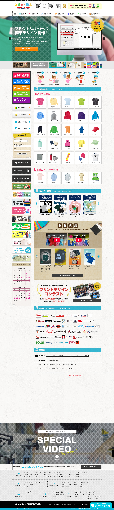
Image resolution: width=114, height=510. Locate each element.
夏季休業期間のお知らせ (52, 360)
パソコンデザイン (78, 486)
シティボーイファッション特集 (61, 215)
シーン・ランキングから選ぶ (93, 496)
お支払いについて (40, 482)
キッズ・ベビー (68, 134)
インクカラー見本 (66, 484)
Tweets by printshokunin (75, 375)
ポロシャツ (82, 107)
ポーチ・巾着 (54, 148)
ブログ (75, 496)
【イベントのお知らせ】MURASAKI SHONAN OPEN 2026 (61, 364)
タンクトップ (54, 120)
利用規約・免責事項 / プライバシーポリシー (90, 508)
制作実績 (55, 496)
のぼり (68, 162)
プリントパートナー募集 (92, 498)
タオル (96, 148)
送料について (28, 486)
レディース (68, 107)
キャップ (95, 134)
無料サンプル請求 (90, 494)
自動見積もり (28, 482)
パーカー (95, 120)
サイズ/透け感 (65, 486)
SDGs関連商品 (90, 214)
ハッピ (82, 148)
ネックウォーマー (40, 162)
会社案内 (72, 508)
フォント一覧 (65, 482)
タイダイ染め (96, 482)
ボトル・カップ (54, 162)
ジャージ (68, 120)
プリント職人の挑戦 (58, 492)
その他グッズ (81, 162)
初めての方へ (28, 492)
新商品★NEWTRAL (46, 214)
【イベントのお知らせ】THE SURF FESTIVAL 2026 (59, 368)
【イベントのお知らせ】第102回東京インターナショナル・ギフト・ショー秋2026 (67, 356)
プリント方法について (58, 494)
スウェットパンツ (40, 134)
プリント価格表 (29, 484)
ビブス (68, 148)
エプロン (82, 134)
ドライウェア (95, 107)
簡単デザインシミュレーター (81, 482)
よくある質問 (77, 492)
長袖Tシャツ (54, 107)
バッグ (40, 148)
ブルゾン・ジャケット (54, 135)
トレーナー (82, 120)
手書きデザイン (78, 484)
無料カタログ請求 (90, 492)
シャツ (40, 120)
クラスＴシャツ (96, 162)
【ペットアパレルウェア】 (75, 215)
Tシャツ (40, 107)
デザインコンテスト (79, 494)
